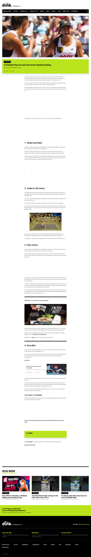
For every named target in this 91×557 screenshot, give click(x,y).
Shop (59, 11)
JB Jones (7, 67)
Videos (47, 11)
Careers (77, 544)
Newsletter (66, 11)
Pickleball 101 (24, 11)
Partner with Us (66, 533)
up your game (7, 61)
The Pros (15, 11)
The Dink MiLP (74, 11)
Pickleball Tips (34, 11)
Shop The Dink (6, 533)
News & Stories (7, 11)
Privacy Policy (5, 547)
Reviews (42, 11)
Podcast (53, 11)
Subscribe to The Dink (29, 445)
